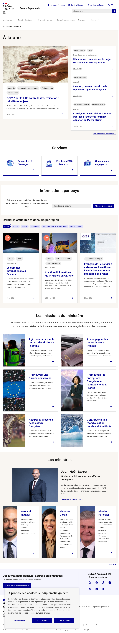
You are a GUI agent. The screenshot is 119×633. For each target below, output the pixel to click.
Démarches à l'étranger (25, 163)
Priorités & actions (25, 20)
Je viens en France (97, 5)
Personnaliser (19, 620)
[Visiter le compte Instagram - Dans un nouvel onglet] (109, 582)
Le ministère (7, 20)
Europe (15, 226)
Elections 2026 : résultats (64, 163)
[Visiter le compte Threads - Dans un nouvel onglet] (103, 582)
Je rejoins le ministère (11, 26)
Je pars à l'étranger (58, 5)
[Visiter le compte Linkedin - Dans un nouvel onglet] (103, 589)
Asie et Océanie (76, 226)
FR (112, 5)
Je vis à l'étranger (77, 5)
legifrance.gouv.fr (100, 607)
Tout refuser (42, 620)
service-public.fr (81, 607)
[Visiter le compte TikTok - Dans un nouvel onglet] (90, 589)
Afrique (24, 226)
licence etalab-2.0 (81, 630)
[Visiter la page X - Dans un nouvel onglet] (90, 582)
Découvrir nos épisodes (17, 585)
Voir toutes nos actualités (103, 134)
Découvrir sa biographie (71, 499)
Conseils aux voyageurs (66, 20)
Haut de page (110, 564)
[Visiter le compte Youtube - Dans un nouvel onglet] (96, 589)
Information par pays (45, 20)
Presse (93, 20)
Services (81, 20)
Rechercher (114, 11)
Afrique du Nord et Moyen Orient (55, 226)
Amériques (35, 226)
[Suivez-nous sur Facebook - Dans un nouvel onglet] (96, 582)
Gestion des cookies (92, 625)
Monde (6, 226)
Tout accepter (64, 620)
